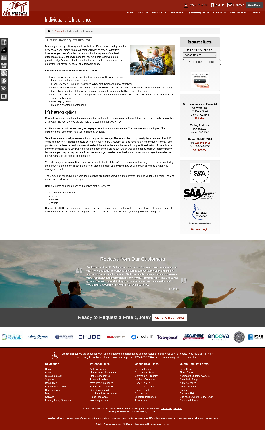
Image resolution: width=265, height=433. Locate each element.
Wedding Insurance (100, 400)
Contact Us (199, 149)
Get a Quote (186, 369)
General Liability (144, 369)
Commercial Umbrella (147, 386)
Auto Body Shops (189, 379)
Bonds (183, 390)
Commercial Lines (147, 363)
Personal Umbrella (100, 379)
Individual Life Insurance (103, 393)
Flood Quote (186, 372)
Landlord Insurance (145, 397)
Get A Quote (254, 5)
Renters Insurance (100, 376)
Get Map (200, 118)
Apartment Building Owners (195, 376)
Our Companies (53, 390)
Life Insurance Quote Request (68, 40)
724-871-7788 (199, 5)
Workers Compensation (147, 379)
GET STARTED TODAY (169, 317)
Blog (47, 393)
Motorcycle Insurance (101, 383)
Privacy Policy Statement (58, 400)
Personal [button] (158, 12)
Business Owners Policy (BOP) (197, 397)
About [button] (142, 12)
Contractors (141, 393)
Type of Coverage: (200, 50)
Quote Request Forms (194, 363)
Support (49, 379)
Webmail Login (199, 229)
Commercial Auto (144, 372)
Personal (59, 31)
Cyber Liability (142, 383)
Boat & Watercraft (99, 390)
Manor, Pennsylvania (68, 418)
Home (130, 12)
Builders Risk (142, 390)
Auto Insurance (98, 369)
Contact (238, 5)
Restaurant (141, 400)
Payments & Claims (56, 386)
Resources (51, 383)
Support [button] (218, 12)
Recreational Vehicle (101, 386)
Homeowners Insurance (103, 372)
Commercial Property (146, 376)
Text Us (219, 5)
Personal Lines (100, 363)
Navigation (52, 363)
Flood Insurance (99, 397)
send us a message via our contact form (176, 357)
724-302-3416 (202, 142)
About (48, 372)
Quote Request (53, 376)
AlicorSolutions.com (112, 424)
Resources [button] (237, 12)
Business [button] (176, 12)
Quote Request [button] (197, 12)
